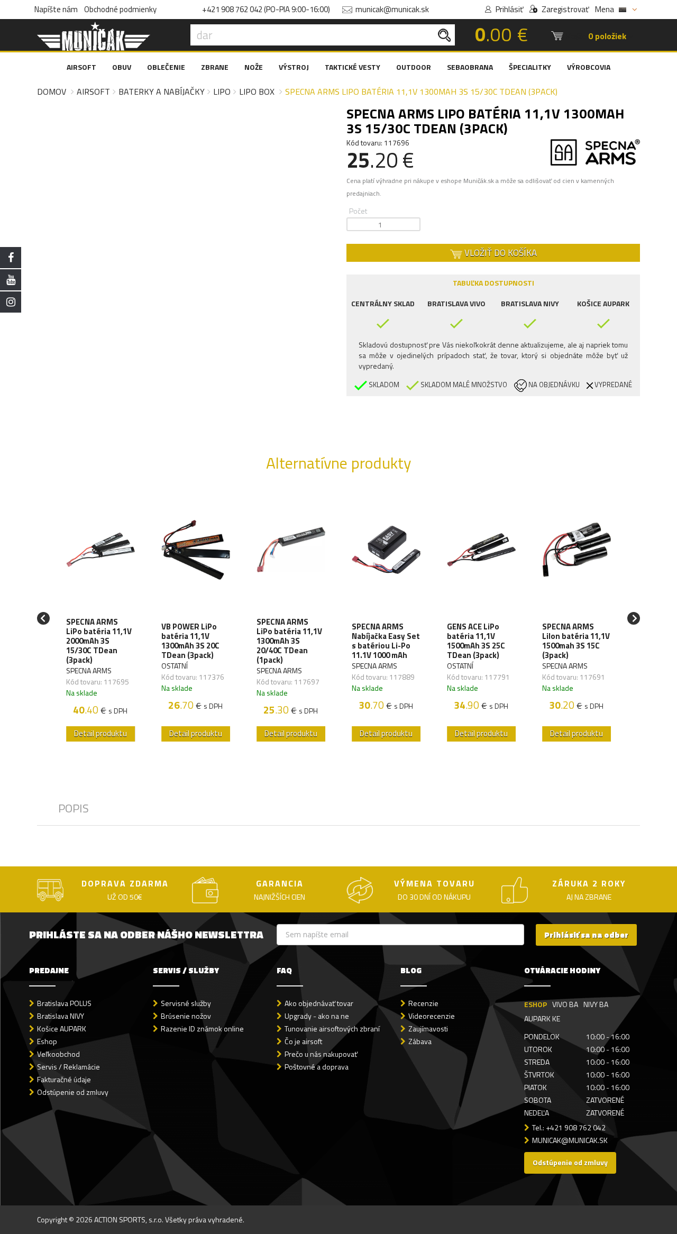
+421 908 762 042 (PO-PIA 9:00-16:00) (266, 9)
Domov (51, 91)
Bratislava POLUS (64, 1003)
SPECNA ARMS (89, 670)
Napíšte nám (56, 9)
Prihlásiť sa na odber (586, 935)
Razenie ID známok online (202, 1028)
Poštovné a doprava (317, 1066)
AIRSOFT (81, 66)
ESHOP (535, 1004)
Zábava (420, 1041)
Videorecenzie (431, 1015)
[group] (100, 618)
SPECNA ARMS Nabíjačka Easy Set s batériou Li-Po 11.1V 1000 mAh (386, 641)
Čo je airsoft (303, 1041)
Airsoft (93, 91)
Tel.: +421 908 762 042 (569, 1127)
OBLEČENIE (166, 66)
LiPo (222, 91)
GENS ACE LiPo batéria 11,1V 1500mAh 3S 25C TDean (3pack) (476, 641)
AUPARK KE (542, 1018)
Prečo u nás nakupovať (321, 1053)
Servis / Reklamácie (68, 1066)
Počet (358, 210)
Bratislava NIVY (60, 1015)
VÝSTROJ (294, 66)
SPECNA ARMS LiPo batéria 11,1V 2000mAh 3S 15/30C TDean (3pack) (99, 641)
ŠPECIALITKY (530, 66)
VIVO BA (565, 1004)
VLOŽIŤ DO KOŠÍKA (499, 253)
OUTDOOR (413, 66)
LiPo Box (257, 91)
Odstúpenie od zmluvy (72, 1092)
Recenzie (423, 1003)
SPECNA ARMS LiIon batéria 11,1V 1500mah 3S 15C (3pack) (576, 641)
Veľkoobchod (58, 1053)
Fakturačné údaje (64, 1079)
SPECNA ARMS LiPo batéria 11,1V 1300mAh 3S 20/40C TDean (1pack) (289, 641)
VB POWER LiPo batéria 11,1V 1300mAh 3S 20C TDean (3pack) (190, 641)
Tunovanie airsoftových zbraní (332, 1028)
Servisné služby (186, 1003)
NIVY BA (595, 1004)
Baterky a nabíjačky (161, 91)
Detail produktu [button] (100, 733)
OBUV (121, 66)
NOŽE (253, 66)
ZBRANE (214, 66)
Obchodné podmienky (120, 9)
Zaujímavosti (428, 1028)
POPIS (73, 808)
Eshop (47, 1041)
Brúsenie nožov (186, 1015)
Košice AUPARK (61, 1028)
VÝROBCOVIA (588, 66)
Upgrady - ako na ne (317, 1015)
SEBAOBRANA (470, 66)
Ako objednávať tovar (319, 1003)
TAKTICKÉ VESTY (352, 66)
